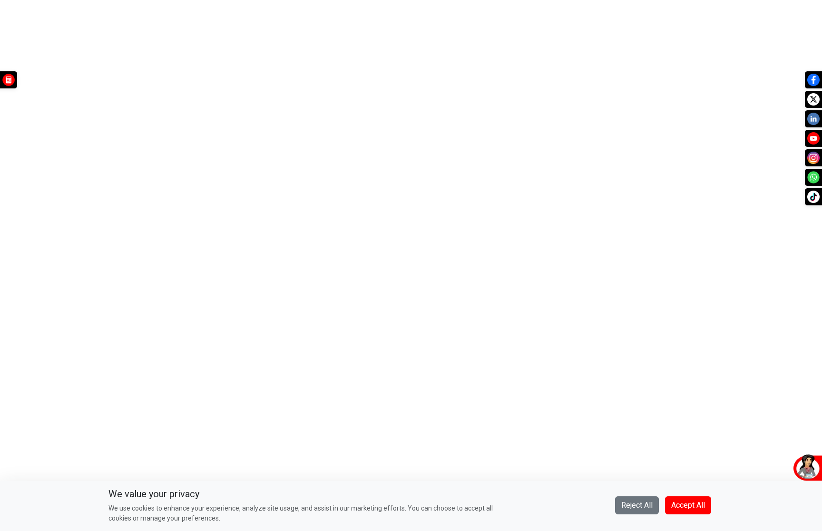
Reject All (637, 505)
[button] (762, 466)
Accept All (688, 505)
